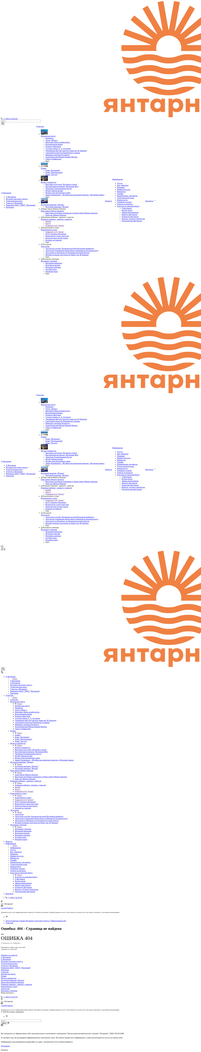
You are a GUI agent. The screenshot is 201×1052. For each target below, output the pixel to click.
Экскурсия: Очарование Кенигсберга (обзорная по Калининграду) (71, 251)
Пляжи (43, 168)
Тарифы (120, 194)
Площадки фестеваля (130, 217)
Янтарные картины (53, 267)
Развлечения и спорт (49, 230)
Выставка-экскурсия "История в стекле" (61, 184)
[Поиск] (3, 669)
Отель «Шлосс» (51, 140)
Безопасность (122, 200)
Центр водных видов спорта (56, 238)
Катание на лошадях (53, 240)
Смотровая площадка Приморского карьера (62, 153)
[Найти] (3, 123)
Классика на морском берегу (128, 206)
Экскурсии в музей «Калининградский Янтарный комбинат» (69, 249)
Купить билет (127, 210)
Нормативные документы (127, 196)
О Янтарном (6, 193)
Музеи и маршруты (48, 182)
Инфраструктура (123, 190)
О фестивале (127, 208)
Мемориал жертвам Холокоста (57, 155)
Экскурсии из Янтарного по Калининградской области (67, 253)
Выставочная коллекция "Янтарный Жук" (62, 186)
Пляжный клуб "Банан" (54, 226)
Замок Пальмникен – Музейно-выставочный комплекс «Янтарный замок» (75, 195)
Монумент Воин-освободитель (57, 142)
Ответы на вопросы (125, 204)
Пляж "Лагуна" (51, 175)
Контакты (149, 201)
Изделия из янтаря (52, 265)
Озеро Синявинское (53, 159)
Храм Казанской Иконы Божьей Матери (61, 157)
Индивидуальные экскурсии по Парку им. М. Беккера (67, 255)
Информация (117, 179)
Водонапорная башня (53, 144)
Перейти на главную (9, 955)
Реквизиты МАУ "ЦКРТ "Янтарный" (21, 205)
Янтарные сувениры (49, 261)
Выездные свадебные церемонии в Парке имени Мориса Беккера (71, 213)
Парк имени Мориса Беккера (52, 211)
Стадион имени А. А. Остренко (58, 149)
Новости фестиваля (129, 215)
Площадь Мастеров (53, 146)
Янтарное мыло (51, 271)
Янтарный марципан (53, 263)
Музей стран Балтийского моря (57, 193)
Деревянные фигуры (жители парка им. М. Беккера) (66, 151)
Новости (108, 201)
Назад (15, 679)
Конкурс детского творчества (133, 219)
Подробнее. (5, 1046)
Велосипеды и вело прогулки (57, 236)
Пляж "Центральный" (54, 172)
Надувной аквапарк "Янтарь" (52, 205)
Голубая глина (51, 269)
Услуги (120, 183)
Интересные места (48, 136)
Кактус (48, 223)
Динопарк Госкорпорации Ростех (58, 189)
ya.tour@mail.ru (7, 908)
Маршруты (121, 192)
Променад (49, 138)
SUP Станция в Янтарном (55, 234)
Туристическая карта (14, 201)
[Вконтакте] (7, 917)
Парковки (121, 187)
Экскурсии (45, 246)
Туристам (40, 126)
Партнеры (10, 207)
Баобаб (48, 221)
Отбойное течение (124, 202)
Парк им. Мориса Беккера (55, 215)
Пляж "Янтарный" (52, 170)
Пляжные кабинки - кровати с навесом (56, 219)
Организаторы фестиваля (132, 221)
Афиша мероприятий (130, 212)
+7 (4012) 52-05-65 (10, 119)
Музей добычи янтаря (54, 191)
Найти (4, 1023)
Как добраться (122, 185)
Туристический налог (125, 198)
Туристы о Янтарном (14, 203)
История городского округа (17, 199)
